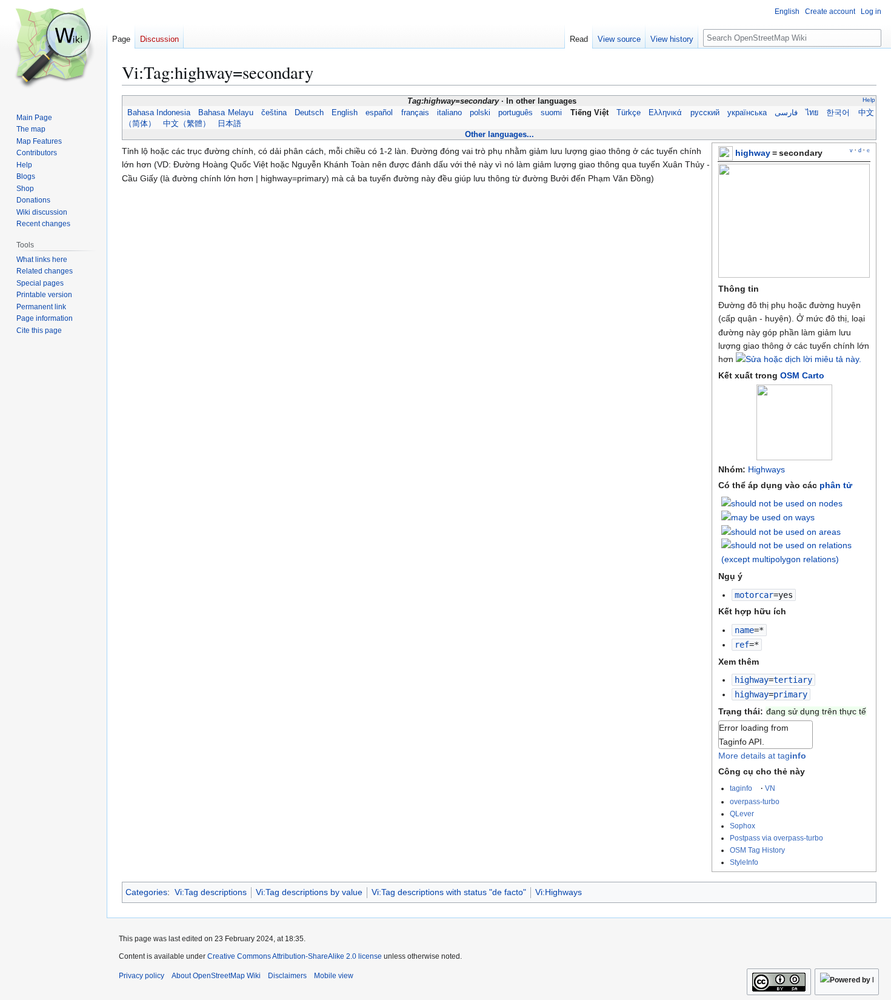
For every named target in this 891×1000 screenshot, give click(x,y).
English (345, 113)
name (744, 630)
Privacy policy (141, 975)
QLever (742, 813)
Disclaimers (287, 975)
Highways (766, 469)
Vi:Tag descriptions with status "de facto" (449, 892)
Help (869, 99)
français (415, 113)
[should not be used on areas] (781, 531)
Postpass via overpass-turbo (776, 838)
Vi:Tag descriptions (211, 892)
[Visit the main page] (53, 48)
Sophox (742, 826)
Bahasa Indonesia (158, 113)
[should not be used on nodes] (782, 503)
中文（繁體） (187, 123)
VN (770, 788)
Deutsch (309, 113)
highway (752, 153)
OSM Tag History (757, 850)
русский (704, 113)
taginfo (741, 788)
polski (480, 113)
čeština (273, 113)
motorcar (754, 595)
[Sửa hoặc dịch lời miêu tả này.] (798, 359)
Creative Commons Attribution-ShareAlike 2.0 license (294, 956)
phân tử (835, 485)
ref (742, 644)
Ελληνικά (665, 113)
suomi (551, 113)
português (516, 113)
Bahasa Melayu (226, 113)
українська (746, 113)
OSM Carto (802, 375)
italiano (449, 113)
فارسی (786, 113)
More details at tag (762, 755)
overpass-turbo (754, 801)
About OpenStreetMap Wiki (216, 975)
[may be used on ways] (768, 517)
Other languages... (499, 134)
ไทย (812, 113)
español (379, 113)
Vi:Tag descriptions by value (309, 892)
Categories (146, 892)
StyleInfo (744, 862)
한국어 (838, 113)
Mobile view (333, 975)
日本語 (229, 123)
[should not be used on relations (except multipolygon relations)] (795, 551)
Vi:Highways (558, 892)
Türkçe (629, 113)
